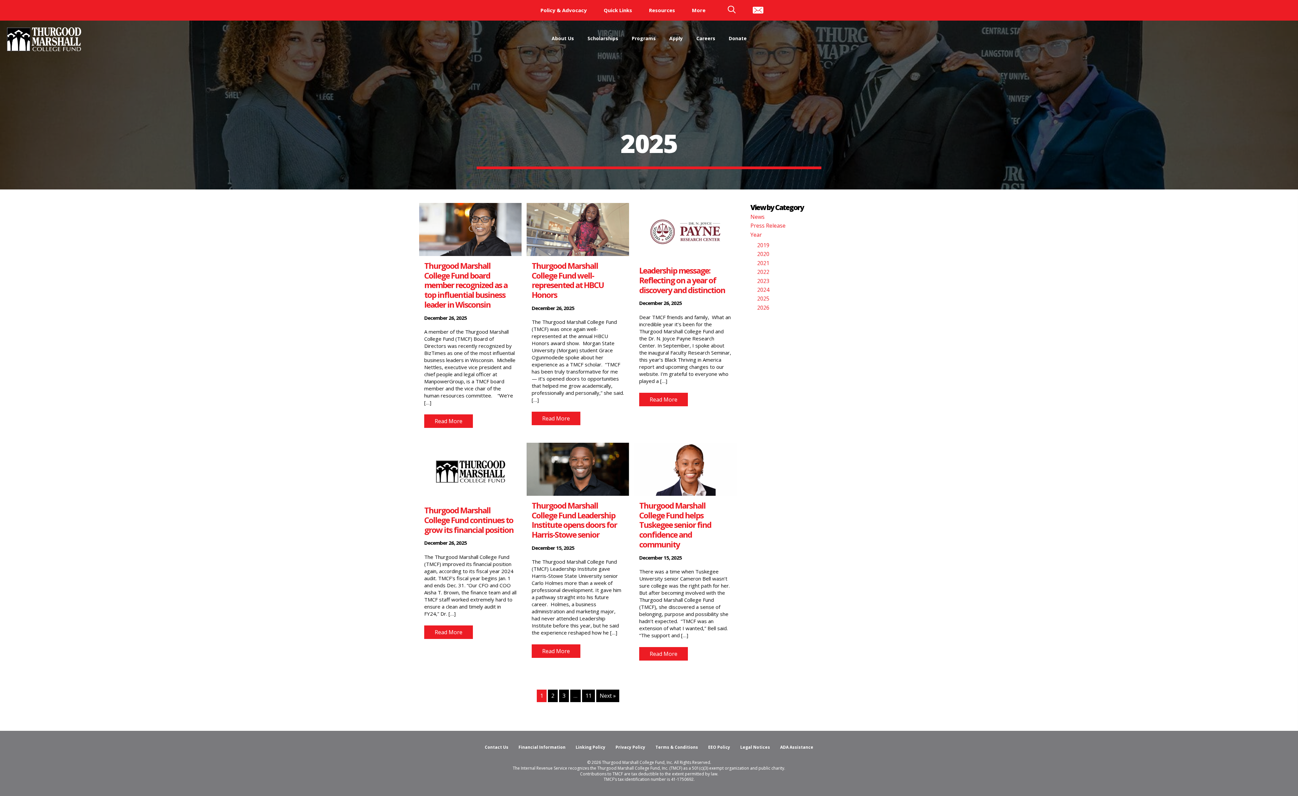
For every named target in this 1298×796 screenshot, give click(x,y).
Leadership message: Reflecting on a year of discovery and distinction (683, 280)
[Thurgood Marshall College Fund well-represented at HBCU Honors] (578, 229)
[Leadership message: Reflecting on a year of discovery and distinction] (685, 231)
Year (756, 234)
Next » (608, 695)
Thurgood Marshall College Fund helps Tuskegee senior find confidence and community (675, 525)
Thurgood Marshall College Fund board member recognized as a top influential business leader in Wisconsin (465, 285)
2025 (763, 298)
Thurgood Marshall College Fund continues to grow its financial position (468, 520)
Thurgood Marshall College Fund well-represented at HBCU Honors (568, 280)
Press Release (768, 225)
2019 (763, 245)
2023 (763, 281)
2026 (763, 307)
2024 (763, 289)
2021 (763, 263)
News (757, 217)
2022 (763, 272)
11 (588, 695)
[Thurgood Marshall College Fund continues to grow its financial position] (470, 471)
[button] (448, 421)
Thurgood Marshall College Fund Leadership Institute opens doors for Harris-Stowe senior (574, 520)
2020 (763, 254)
